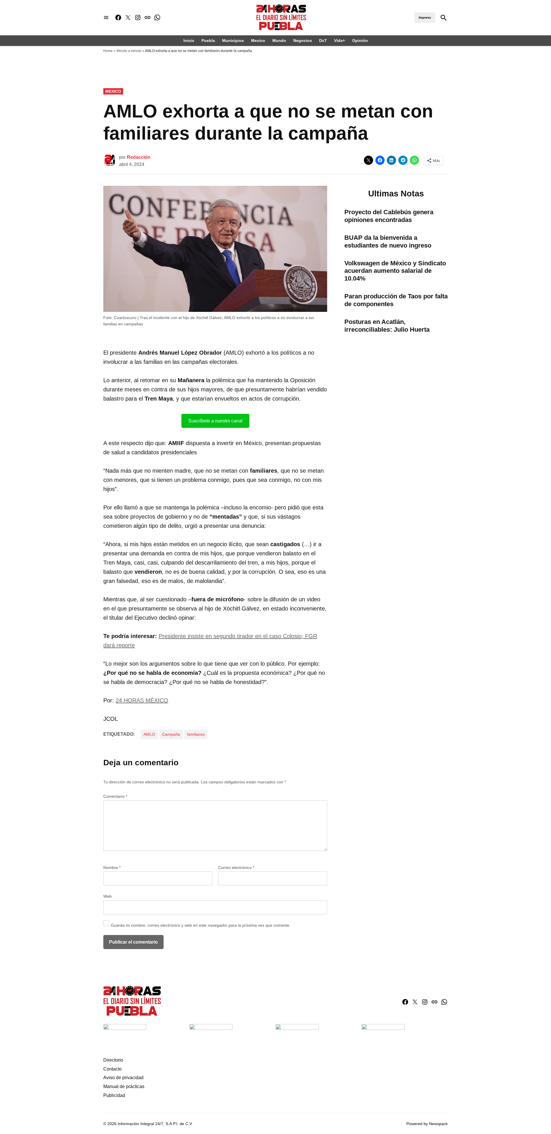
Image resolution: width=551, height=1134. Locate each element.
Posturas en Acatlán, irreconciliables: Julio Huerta (387, 325)
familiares (196, 734)
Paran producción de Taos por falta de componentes (396, 300)
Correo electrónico (236, 867)
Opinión (360, 40)
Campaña (171, 734)
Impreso (425, 17)
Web (107, 896)
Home (108, 51)
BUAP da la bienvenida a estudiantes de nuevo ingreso (387, 241)
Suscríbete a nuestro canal (215, 420)
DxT (323, 40)
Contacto (112, 1069)
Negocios (302, 40)
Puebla (208, 40)
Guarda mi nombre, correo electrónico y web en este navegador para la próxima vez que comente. (200, 925)
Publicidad (114, 1095)
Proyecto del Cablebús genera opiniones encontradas (388, 215)
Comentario (115, 796)
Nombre (112, 867)
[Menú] (106, 17)
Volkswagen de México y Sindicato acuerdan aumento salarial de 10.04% (395, 271)
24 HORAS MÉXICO (142, 700)
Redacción (138, 157)
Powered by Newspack (427, 1123)
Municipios (233, 40)
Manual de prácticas (123, 1086)
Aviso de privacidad (123, 1077)
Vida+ (339, 40)
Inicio (188, 40)
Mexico (258, 40)
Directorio (113, 1060)
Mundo (279, 40)
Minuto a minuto (129, 51)
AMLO (149, 734)
